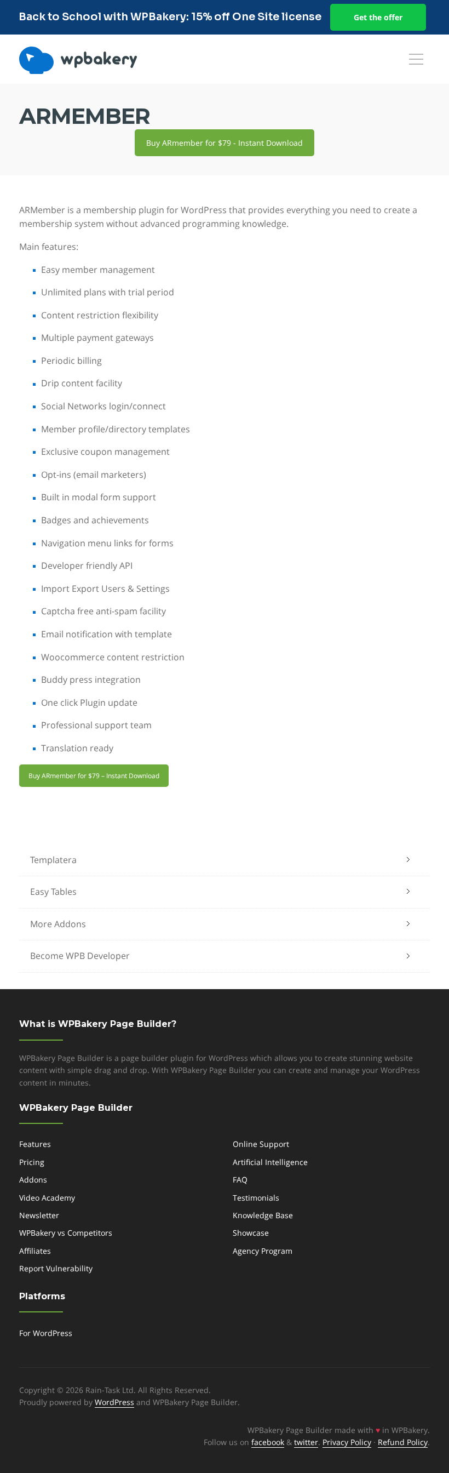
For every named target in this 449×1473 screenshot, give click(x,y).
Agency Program (262, 1251)
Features (35, 1144)
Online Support (261, 1144)
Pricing (31, 1162)
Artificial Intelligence (270, 1162)
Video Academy (47, 1197)
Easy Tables (53, 892)
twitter (306, 1442)
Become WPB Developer (80, 956)
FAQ (240, 1179)
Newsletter (39, 1215)
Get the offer (378, 17)
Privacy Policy (347, 1442)
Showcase (251, 1233)
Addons (33, 1179)
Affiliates (35, 1251)
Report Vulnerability (56, 1268)
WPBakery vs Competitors (65, 1233)
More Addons (58, 924)
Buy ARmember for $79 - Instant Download (224, 143)
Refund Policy (403, 1442)
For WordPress (45, 1333)
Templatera (53, 860)
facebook (267, 1442)
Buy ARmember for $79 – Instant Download (93, 775)
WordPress (114, 1402)
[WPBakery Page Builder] (96, 60)
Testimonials (256, 1197)
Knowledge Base (263, 1215)
